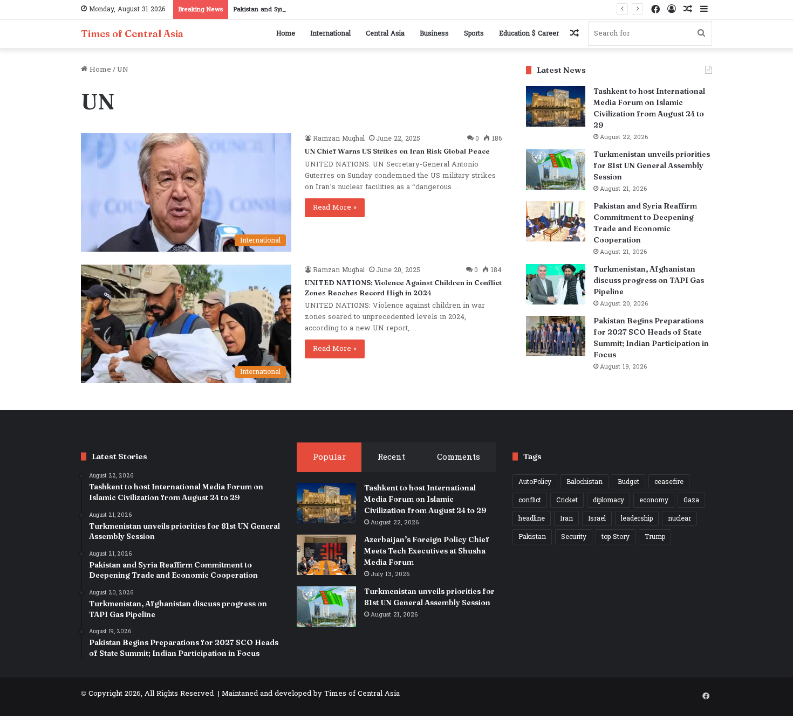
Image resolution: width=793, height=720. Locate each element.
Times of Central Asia (362, 693)
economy (653, 500)
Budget (628, 482)
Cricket (567, 500)
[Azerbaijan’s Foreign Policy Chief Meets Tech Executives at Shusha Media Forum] (326, 555)
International (330, 33)
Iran (566, 518)
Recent (391, 457)
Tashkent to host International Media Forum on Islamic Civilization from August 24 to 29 (425, 499)
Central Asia (385, 33)
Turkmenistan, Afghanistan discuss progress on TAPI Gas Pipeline (648, 280)
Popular (329, 457)
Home (285, 33)
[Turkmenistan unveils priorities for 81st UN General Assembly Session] (555, 169)
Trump (655, 537)
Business (434, 33)
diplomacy (608, 500)
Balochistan (584, 482)
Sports (474, 33)
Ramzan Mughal (339, 138)
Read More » (335, 207)
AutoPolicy (534, 482)
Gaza (691, 500)
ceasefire (668, 482)
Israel (597, 518)
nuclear (679, 518)
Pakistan (532, 537)
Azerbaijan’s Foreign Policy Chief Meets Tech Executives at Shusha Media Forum (426, 551)
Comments (458, 457)
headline (531, 518)
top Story (615, 537)
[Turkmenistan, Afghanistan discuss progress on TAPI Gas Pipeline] (555, 284)
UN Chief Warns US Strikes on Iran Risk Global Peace (397, 151)
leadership (637, 518)
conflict (529, 500)
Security (573, 537)
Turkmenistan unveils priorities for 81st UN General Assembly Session (651, 165)
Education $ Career (529, 33)
